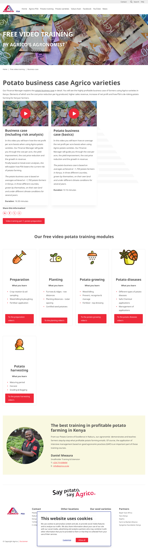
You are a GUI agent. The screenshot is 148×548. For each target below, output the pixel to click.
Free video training (17, 69)
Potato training (47, 9)
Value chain (76, 9)
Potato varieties (62, 9)
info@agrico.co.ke (61, 466)
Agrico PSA (33, 9)
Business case (33, 69)
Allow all (82, 540)
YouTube (97, 9)
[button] (134, 2)
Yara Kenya (123, 516)
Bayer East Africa (125, 513)
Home (24, 9)
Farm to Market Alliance (128, 522)
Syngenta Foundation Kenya (130, 525)
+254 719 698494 (60, 462)
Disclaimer (24, 541)
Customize (67, 540)
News (105, 9)
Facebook (87, 9)
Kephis (121, 519)
